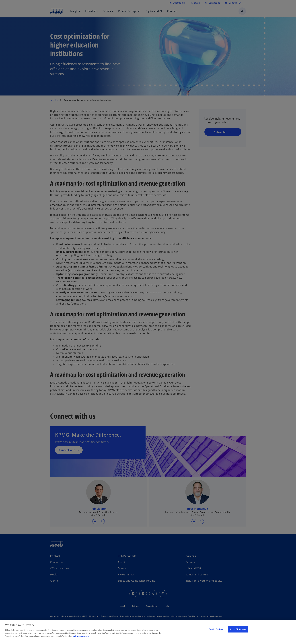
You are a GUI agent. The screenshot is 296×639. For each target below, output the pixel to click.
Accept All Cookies (238, 629)
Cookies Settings (215, 629)
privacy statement (81, 636)
